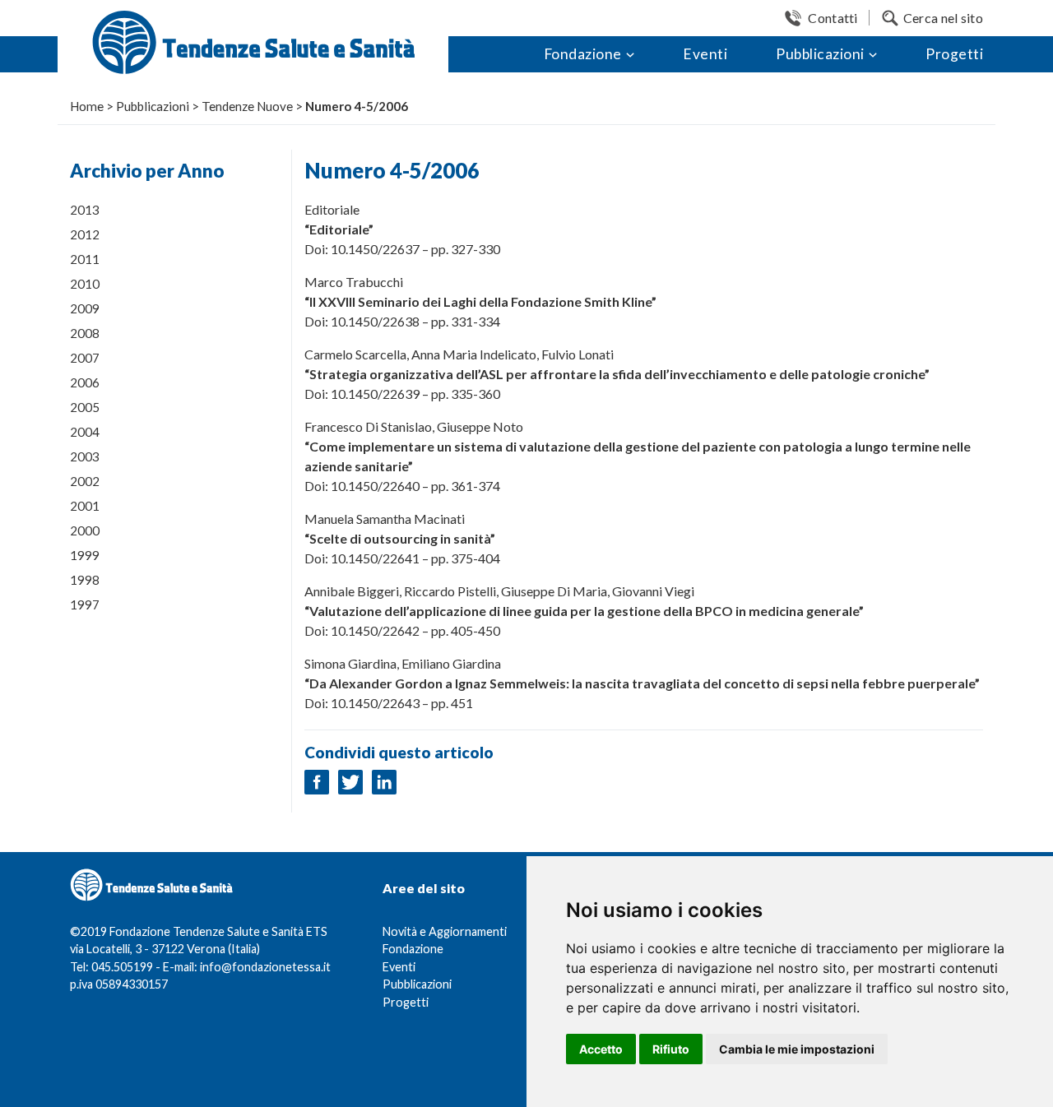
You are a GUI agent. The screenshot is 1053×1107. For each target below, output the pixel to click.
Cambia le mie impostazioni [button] (796, 1049)
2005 (85, 407)
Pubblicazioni (820, 54)
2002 (85, 481)
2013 (85, 209)
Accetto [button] (601, 1049)
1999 (85, 555)
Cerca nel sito (943, 17)
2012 (85, 234)
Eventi (705, 54)
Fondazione (583, 54)
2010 (85, 283)
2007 (85, 357)
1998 (85, 579)
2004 (85, 431)
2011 (85, 259)
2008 (85, 333)
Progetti (954, 54)
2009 (85, 308)
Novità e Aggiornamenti (445, 931)
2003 (85, 456)
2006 (85, 382)
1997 (85, 604)
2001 (85, 505)
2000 (85, 530)
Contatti (832, 17)
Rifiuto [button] (670, 1049)
